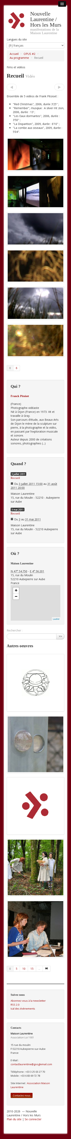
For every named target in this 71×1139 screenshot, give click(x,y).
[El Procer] (12, 87)
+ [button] (16, 590)
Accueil (14, 54)
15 (32, 968)
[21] (46, 969)
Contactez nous (21, 1095)
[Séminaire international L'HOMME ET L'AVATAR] (35, 929)
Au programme (19, 58)
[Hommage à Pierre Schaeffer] (35, 806)
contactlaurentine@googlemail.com (31, 1064)
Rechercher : (14, 630)
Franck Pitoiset (20, 396)
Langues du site (17, 39)
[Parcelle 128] (35, 867)
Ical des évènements (23, 1008)
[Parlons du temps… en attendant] (35, 744)
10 (23, 968)
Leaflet (56, 618)
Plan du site (14, 1119)
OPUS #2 (29, 54)
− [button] (16, 596)
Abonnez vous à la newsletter (28, 1000)
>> (60, 636)
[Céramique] (59, 87)
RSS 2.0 (15, 1004)
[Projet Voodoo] (35, 683)
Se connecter (33, 1119)
